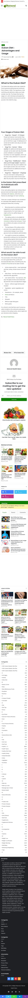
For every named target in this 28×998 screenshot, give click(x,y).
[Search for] (26, 6)
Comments (23, 512)
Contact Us (4, 965)
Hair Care (4, 742)
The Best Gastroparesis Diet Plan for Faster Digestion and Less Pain (6, 476)
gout (20, 221)
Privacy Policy (4, 963)
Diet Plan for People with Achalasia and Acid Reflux (20, 475)
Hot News (4, 762)
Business (4, 693)
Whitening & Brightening (8, 847)
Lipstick (4, 778)
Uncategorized (5, 829)
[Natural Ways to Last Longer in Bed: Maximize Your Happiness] (6, 542)
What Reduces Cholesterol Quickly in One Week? (7, 636)
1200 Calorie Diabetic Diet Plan (9, 666)
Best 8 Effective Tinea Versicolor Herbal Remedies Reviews (18, 518)
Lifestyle (4, 774)
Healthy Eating (5, 753)
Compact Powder (6, 698)
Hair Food (4, 744)
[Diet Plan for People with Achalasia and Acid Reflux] (21, 468)
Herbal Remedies (6, 755)
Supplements (5, 820)
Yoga (3, 849)
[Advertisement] (14, 24)
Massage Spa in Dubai (7, 787)
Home (4, 42)
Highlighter (4, 760)
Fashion (4, 725)
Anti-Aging (4, 675)
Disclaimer (3, 960)
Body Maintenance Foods (8, 689)
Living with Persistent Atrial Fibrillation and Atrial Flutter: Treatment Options (7, 602)
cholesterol (7, 221)
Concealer (4, 700)
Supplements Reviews (7, 822)
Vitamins (4, 833)
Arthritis (4, 677)
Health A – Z (5, 746)
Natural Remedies (6, 794)
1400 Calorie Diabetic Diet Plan (9, 668)
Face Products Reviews (7, 723)
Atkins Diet (4, 679)
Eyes (3, 719)
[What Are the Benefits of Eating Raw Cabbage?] (7, 646)
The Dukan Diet (19, 352)
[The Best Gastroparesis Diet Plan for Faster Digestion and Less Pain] (7, 468)
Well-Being (4, 845)
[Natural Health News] (10, 5)
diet (25, 277)
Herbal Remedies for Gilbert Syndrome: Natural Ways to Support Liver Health (20, 620)
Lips (3, 776)
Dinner (3, 709)
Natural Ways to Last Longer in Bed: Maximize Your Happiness (18, 542)
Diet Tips (4, 707)
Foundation (4, 730)
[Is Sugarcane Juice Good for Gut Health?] (21, 646)
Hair (3, 739)
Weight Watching (6, 843)
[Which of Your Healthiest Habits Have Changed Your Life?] (21, 629)
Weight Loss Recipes (7, 840)
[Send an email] (12, 56)
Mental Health (5, 790)
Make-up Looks (5, 785)
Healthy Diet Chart (6, 751)
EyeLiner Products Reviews (8, 716)
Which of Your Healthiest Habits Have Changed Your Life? (20, 637)
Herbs (6, 294)
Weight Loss (5, 838)
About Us (3, 958)
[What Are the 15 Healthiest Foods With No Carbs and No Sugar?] (7, 612)
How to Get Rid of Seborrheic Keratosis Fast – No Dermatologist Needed (18, 549)
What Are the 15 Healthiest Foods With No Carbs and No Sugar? (7, 620)
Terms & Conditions (5, 969)
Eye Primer (4, 714)
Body (3, 686)
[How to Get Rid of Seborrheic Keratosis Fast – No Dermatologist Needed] (6, 549)
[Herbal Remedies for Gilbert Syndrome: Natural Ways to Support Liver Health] (21, 612)
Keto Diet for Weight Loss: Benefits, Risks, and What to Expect (6, 458)
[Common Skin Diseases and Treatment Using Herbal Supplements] (6, 526)
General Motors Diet (7, 735)
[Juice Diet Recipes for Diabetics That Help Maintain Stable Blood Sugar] (21, 452)
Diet (7, 42)
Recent (13, 512)
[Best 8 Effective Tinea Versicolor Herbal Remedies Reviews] (6, 519)
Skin (3, 813)
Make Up (4, 783)
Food (9, 263)
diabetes (12, 194)
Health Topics (5, 748)
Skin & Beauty (5, 815)
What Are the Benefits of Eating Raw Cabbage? (7, 653)
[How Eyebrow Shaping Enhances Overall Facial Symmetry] (21, 595)
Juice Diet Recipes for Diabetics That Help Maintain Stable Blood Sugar (21, 459)
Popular (4, 512)
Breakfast (4, 691)
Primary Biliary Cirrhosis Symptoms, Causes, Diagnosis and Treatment (18, 533)
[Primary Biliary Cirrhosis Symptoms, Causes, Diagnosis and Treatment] (6, 535)
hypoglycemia (7, 215)
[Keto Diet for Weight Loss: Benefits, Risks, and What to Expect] (7, 452)
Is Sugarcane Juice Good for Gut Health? (21, 652)
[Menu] (2, 6)
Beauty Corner (5, 684)
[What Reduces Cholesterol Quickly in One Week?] (7, 629)
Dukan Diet (8, 352)
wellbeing (21, 196)
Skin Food (4, 817)
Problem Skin (5, 801)
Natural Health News (8, 56)
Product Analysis (6, 804)
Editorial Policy (4, 967)
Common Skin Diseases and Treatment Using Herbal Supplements (18, 526)
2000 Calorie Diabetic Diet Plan (9, 670)
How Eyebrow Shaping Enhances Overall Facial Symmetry (21, 601)
